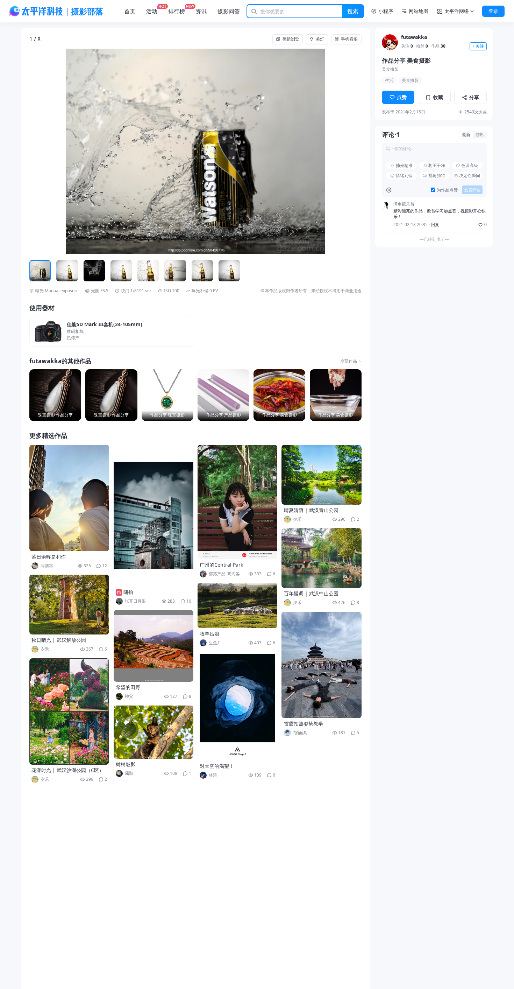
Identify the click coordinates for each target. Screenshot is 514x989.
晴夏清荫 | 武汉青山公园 (311, 510)
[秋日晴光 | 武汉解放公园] (69, 604)
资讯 (201, 11)
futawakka (414, 37)
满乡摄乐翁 (403, 204)
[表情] (388, 189)
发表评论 (472, 190)
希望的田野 (128, 687)
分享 (474, 97)
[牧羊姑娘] (237, 605)
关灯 (320, 39)
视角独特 (436, 175)
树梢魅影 (125, 764)
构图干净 (436, 165)
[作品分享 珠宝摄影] (167, 395)
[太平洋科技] (36, 11)
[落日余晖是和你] (69, 498)
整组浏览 (291, 39)
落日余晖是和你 (48, 556)
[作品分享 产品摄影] (223, 395)
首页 (129, 11)
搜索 (352, 11)
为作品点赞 (447, 190)
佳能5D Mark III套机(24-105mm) (104, 325)
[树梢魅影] (153, 732)
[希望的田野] (153, 646)
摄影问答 (228, 11)
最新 (466, 135)
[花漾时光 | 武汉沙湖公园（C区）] (69, 711)
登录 (493, 11)
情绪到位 (404, 175)
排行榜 (176, 11)
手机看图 (349, 39)
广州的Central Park (221, 564)
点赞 (402, 97)
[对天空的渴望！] (237, 706)
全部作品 (348, 361)
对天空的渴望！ (217, 766)
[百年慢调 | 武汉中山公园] (321, 558)
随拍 (128, 592)
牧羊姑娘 (209, 633)
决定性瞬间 (469, 175)
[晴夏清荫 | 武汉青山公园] (321, 475)
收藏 (438, 97)
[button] (62, 151)
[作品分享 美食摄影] (279, 395)
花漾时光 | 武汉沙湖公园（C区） (67, 770)
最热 (479, 135)
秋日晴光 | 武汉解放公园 (58, 640)
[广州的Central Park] (237, 502)
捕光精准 (404, 165)
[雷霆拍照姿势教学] (321, 665)
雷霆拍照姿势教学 (303, 723)
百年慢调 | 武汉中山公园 (311, 593)
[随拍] (153, 516)
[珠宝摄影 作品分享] (55, 395)
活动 (151, 11)
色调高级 (469, 165)
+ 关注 (478, 46)
